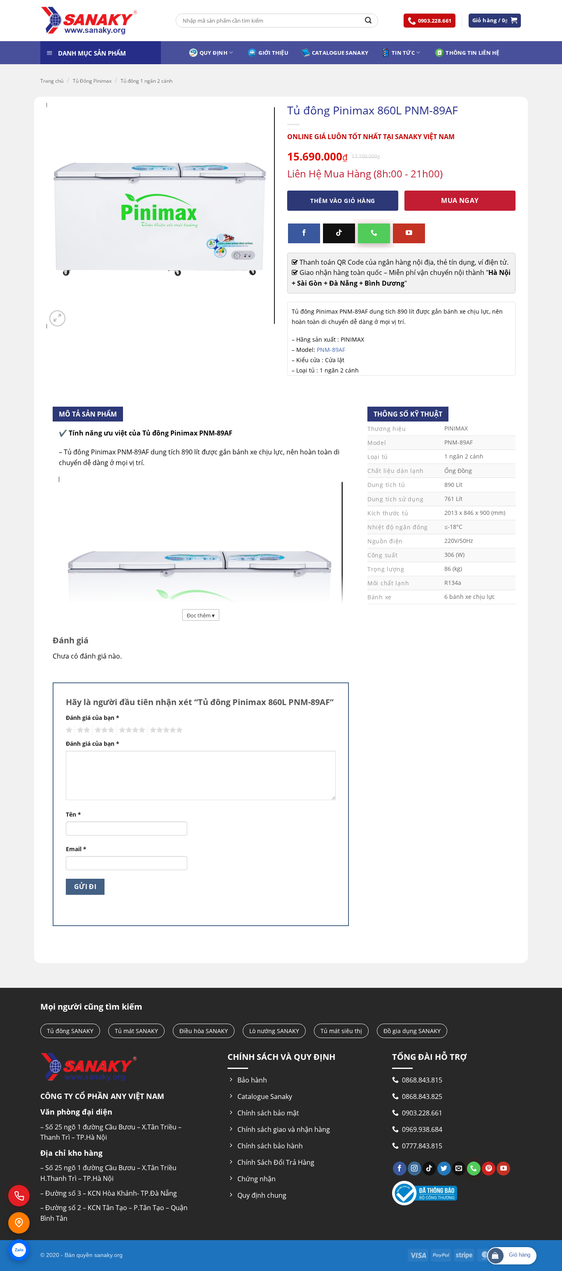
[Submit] (368, 20)
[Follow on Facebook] (304, 233)
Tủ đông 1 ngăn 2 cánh (146, 80)
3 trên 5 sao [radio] (103, 730)
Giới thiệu (273, 52)
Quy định (214, 52)
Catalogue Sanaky (340, 52)
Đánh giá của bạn (92, 718)
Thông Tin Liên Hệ (472, 52)
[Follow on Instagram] (414, 1169)
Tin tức (403, 52)
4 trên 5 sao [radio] (130, 730)
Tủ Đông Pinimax (92, 80)
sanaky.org (108, 1255)
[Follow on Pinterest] (488, 1169)
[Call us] (374, 233)
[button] (495, 20)
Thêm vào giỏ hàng (342, 201)
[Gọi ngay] (19, 1195)
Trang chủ (51, 80)
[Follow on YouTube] (409, 233)
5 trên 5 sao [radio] (165, 730)
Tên (73, 814)
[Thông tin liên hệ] (19, 1223)
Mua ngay (460, 200)
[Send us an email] (459, 1169)
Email (76, 849)
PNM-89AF (331, 350)
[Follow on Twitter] (444, 1169)
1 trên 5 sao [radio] (68, 730)
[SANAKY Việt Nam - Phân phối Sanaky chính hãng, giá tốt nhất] (89, 20)
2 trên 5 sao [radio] (82, 730)
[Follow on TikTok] (339, 233)
